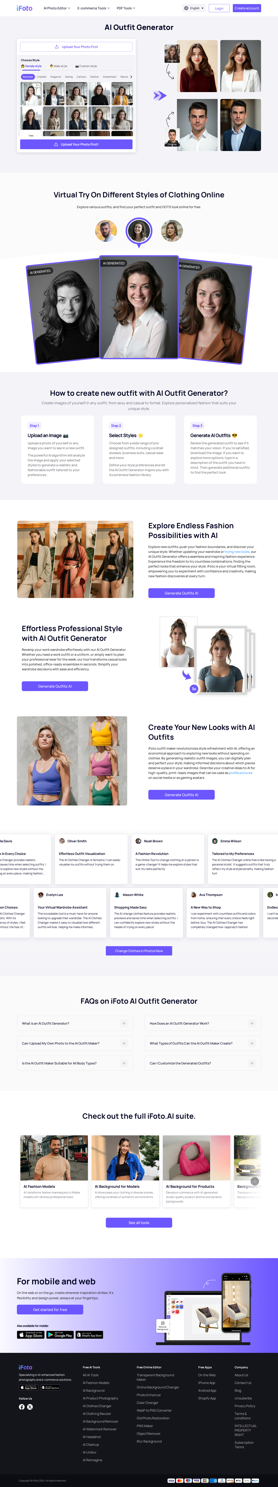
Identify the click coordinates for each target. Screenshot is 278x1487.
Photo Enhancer (149, 1395)
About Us (241, 1375)
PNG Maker (145, 1426)
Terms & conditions (243, 1415)
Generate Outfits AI (181, 593)
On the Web (207, 1375)
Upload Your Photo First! (80, 144)
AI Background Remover (100, 1421)
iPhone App (206, 1382)
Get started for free (50, 1309)
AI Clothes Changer (97, 1406)
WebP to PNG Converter (154, 1410)
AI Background (93, 1390)
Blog (238, 1390)
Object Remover (149, 1433)
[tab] (75, 1023)
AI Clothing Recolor (97, 1413)
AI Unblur (89, 1452)
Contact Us (243, 1382)
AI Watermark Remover (100, 1429)
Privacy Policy (245, 1406)
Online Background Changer (158, 1387)
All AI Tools (91, 1375)
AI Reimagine (92, 1460)
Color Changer (147, 1402)
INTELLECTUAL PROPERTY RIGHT (246, 1430)
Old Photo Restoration (153, 1418)
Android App (207, 1390)
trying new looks (237, 551)
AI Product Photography (100, 1398)
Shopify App (207, 1398)
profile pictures (240, 773)
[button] (75, 1023)
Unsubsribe (243, 1398)
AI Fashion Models (96, 1382)
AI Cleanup (91, 1444)
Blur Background (149, 1441)
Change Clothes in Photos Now (139, 951)
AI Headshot (92, 1437)
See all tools (139, 1222)
